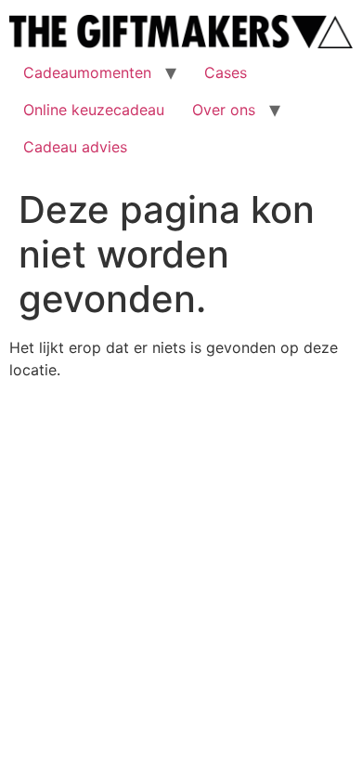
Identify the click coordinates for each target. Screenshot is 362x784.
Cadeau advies (75, 146)
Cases (225, 72)
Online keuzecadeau (93, 109)
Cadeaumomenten (87, 72)
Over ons (223, 109)
